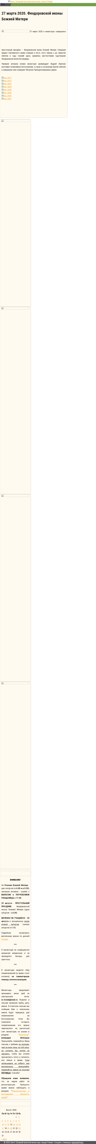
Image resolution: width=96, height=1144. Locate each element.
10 (3, 1124)
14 (14, 1124)
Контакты (23, 1034)
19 (8, 1128)
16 (19, 1124)
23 (19, 1128)
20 (11, 1128)
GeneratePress (77, 1142)
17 (3, 1128)
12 (8, 1124)
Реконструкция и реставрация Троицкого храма (15, 1094)
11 (6, 1124)
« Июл (4, 1139)
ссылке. (5, 939)
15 (17, 1124)
